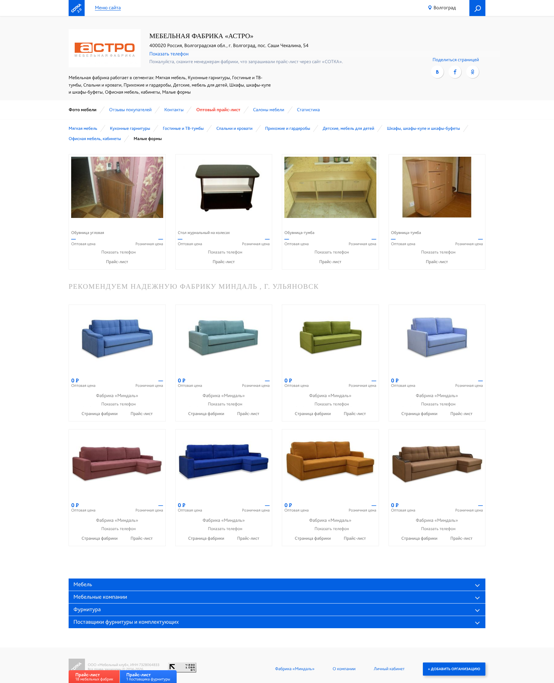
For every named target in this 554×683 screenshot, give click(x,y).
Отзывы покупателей (130, 109)
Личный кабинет (389, 668)
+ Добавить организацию (454, 669)
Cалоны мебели (268, 109)
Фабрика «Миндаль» (295, 668)
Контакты (173, 109)
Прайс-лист (117, 261)
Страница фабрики (100, 413)
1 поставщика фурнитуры (148, 677)
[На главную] (77, 8)
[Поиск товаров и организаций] (477, 8)
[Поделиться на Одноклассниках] (472, 71)
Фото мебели (83, 109)
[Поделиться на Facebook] (455, 71)
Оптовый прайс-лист (218, 109)
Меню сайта (108, 8)
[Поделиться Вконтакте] (437, 71)
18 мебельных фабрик (94, 677)
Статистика (308, 109)
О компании (344, 668)
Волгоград (444, 7)
